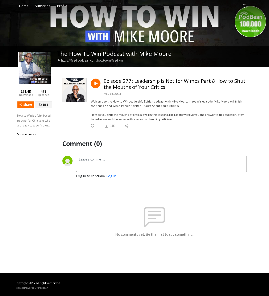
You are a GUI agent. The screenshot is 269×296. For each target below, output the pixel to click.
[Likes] (92, 126)
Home (23, 6)
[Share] (126, 126)
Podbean (43, 287)
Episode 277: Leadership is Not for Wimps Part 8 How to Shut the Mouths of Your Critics (174, 84)
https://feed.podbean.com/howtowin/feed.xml (92, 60)
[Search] (245, 6)
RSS (45, 105)
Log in (111, 176)
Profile (62, 6)
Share (27, 105)
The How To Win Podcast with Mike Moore (114, 54)
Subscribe (42, 6)
